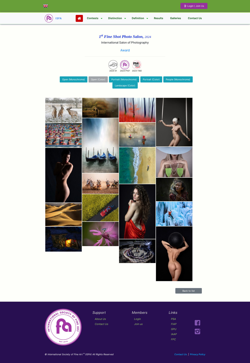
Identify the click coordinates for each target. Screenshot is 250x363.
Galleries (175, 18)
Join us (138, 324)
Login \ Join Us (195, 5)
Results (158, 18)
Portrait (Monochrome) (124, 79)
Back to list (188, 290)
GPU (173, 329)
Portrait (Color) (151, 79)
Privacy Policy (197, 354)
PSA (173, 318)
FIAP (174, 324)
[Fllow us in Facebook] (197, 322)
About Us (100, 318)
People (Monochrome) (178, 79)
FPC (173, 339)
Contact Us (195, 18)
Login (137, 318)
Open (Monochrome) (73, 79)
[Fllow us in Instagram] (197, 331)
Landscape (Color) (125, 85)
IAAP (174, 334)
